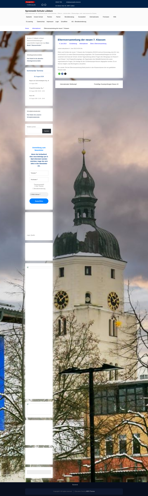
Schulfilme (64, 21)
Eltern (92, 43)
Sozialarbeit (81, 17)
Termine (49, 17)
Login (57, 21)
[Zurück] (29, 77)
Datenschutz (41, 21)
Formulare (106, 17)
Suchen (46, 131)
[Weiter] (48, 77)
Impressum (50, 21)
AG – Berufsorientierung (79, 21)
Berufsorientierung (39, 188)
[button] (59, 74)
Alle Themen (39, 186)
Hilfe (114, 17)
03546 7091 (59, 2)
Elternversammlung (100, 43)
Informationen (83, 43)
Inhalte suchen (31, 127)
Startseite (29, 17)
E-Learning (29, 21)
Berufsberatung (69, 17)
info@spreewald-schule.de (73, 2)
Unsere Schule (38, 17)
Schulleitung (73, 43)
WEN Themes (90, 491)
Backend (75, 484)
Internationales (94, 17)
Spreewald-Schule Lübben (39, 11)
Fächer (58, 17)
